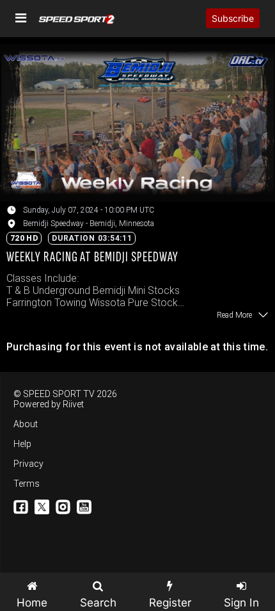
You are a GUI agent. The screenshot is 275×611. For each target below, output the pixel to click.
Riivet (73, 404)
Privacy (28, 464)
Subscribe (233, 18)
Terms (26, 483)
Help (22, 444)
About (25, 424)
